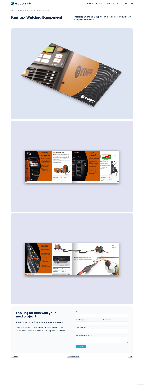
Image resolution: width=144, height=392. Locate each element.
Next (130, 356)
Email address (81, 327)
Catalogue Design (23, 10)
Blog (119, 3)
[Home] (12, 10)
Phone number (107, 320)
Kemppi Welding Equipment (42, 10)
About (109, 3)
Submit (81, 346)
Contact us (128, 3)
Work (89, 3)
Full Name (79, 312)
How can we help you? (84, 335)
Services (99, 3)
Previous (15, 356)
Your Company (81, 320)
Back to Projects (73, 356)
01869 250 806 (44, 327)
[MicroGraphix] (21, 3)
